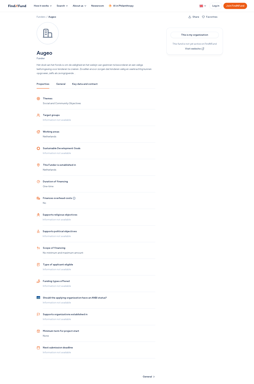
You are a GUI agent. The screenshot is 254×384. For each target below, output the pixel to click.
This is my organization (194, 34)
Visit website (193, 48)
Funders (41, 16)
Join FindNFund (235, 5)
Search (61, 5)
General (60, 84)
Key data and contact (85, 84)
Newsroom (97, 5)
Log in (215, 5)
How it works (41, 5)
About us (78, 5)
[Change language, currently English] (202, 5)
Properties (43, 84)
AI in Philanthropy (123, 5)
